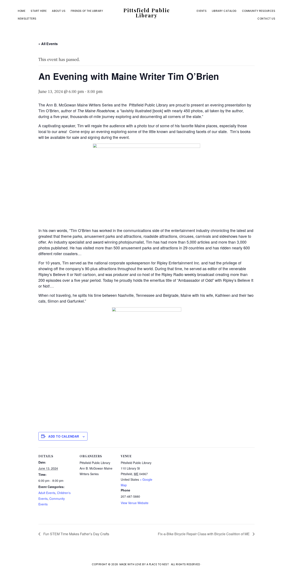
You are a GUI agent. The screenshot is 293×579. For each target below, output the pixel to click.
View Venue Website (134, 503)
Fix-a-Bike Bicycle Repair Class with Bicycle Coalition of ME (204, 533)
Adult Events (46, 493)
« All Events (48, 43)
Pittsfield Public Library (146, 13)
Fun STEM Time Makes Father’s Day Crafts (75, 533)
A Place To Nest (157, 564)
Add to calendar (63, 436)
